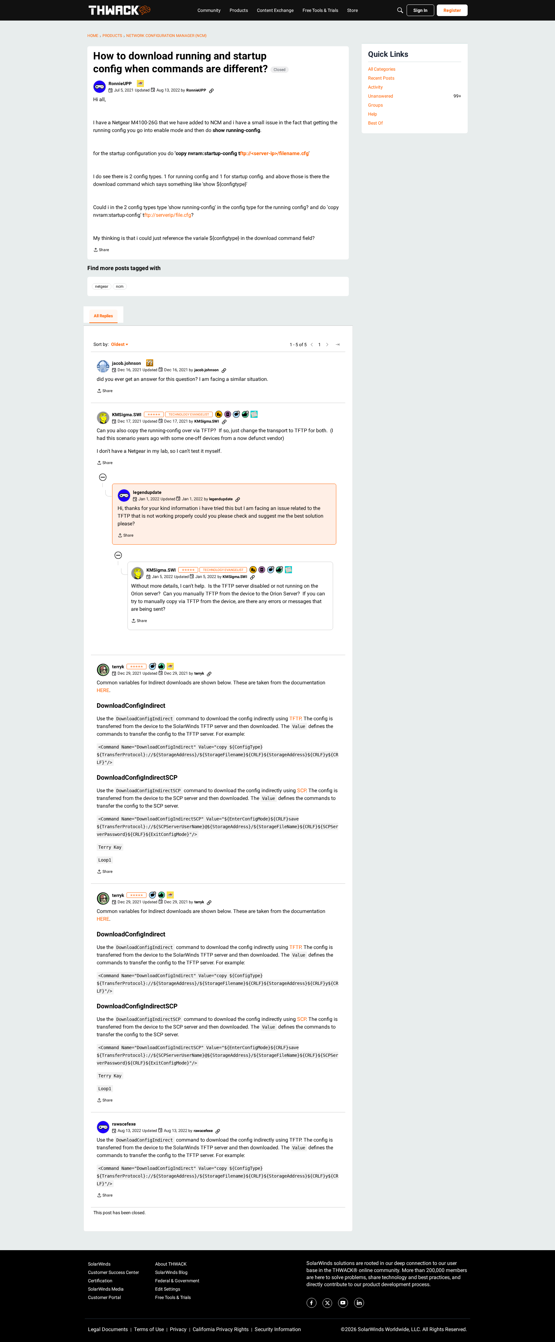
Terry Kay (109, 847)
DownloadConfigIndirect (144, 718)
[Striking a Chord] (254, 415)
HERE (103, 690)
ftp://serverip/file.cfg (167, 215)
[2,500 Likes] (246, 415)
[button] (99, 86)
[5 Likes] (162, 667)
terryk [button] (118, 666)
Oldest (118, 345)
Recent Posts (381, 78)
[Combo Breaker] (219, 415)
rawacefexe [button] (124, 1124)
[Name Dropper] (228, 415)
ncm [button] (120, 286)
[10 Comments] (153, 667)
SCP (301, 790)
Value (298, 726)
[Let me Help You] (141, 84)
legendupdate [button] (147, 492)
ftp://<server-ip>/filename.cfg (274, 153)
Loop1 (104, 860)
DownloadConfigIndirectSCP (148, 790)
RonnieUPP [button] (120, 83)
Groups (375, 105)
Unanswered (414, 96)
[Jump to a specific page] (337, 344)
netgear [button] (101, 286)
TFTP (295, 718)
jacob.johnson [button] (126, 363)
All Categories (381, 69)
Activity (375, 87)
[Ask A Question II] (150, 363)
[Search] (400, 10)
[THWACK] (119, 10)
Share (101, 251)
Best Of (375, 123)
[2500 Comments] (237, 415)
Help (372, 114)
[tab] (103, 316)
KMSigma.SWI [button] (126, 414)
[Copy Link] (211, 90)
